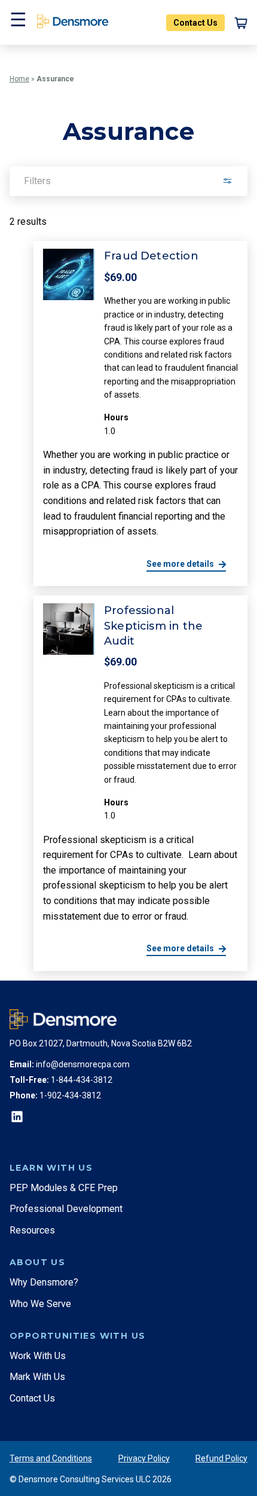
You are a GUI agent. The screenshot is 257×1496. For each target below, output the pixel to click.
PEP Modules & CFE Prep (64, 1187)
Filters (37, 181)
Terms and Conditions (51, 1458)
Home (19, 79)
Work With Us (38, 1355)
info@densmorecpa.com (83, 1064)
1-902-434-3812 (70, 1095)
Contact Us (195, 23)
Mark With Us (37, 1376)
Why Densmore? (44, 1282)
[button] (17, 22)
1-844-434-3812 (81, 1080)
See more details (180, 564)
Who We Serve (40, 1303)
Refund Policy (221, 1458)
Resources (32, 1230)
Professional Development (66, 1208)
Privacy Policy (144, 1458)
